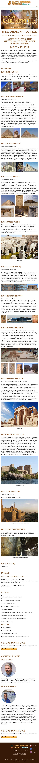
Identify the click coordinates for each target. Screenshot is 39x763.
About (11, 759)
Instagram (34, 752)
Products (26, 759)
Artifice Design (23, 754)
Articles (32, 759)
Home (6, 759)
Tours (21, 759)
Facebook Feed (17, 761)
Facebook (34, 748)
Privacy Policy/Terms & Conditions (19, 753)
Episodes (16, 759)
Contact (24, 761)
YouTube (34, 745)
